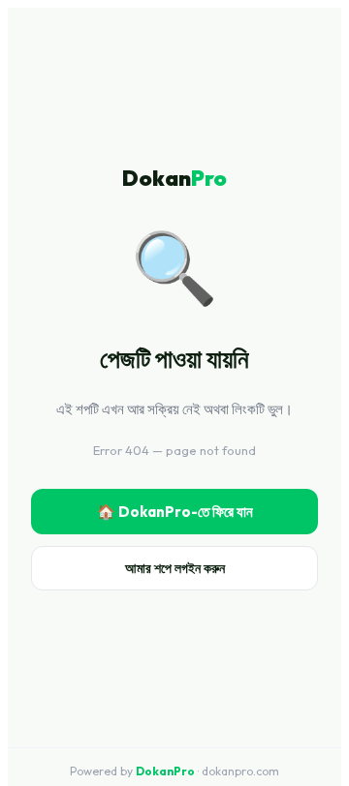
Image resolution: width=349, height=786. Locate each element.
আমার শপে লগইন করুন (175, 568)
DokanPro (165, 771)
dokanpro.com (240, 771)
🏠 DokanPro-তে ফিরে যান (175, 511)
